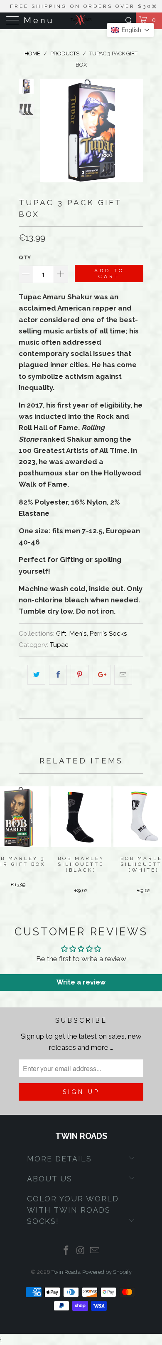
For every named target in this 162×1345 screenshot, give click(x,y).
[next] (135, 130)
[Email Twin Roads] (95, 1251)
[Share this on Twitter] (36, 674)
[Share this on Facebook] (58, 674)
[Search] (128, 20)
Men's (78, 633)
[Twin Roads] (81, 20)
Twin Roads (66, 1272)
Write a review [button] (81, 982)
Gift (61, 633)
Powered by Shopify (107, 1272)
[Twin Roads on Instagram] (80, 1251)
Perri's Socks (108, 633)
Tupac (59, 645)
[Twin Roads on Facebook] (66, 1251)
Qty (25, 257)
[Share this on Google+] (101, 674)
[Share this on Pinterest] (79, 674)
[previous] (47, 130)
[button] (130, 30)
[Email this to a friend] (123, 674)
